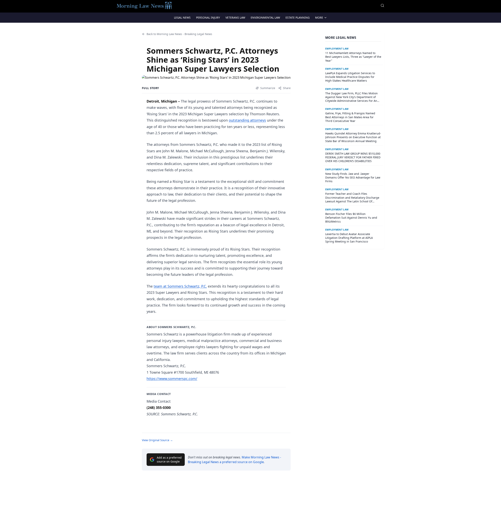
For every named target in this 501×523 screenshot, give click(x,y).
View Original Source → (157, 440)
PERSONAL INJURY (208, 17)
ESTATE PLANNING (298, 17)
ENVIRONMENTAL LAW (265, 17)
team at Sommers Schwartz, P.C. (180, 286)
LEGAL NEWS (182, 17)
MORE (319, 17)
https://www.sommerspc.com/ (172, 378)
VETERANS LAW (235, 17)
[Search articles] (382, 5)
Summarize (267, 88)
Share (287, 88)
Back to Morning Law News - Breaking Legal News (179, 34)
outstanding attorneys (247, 120)
